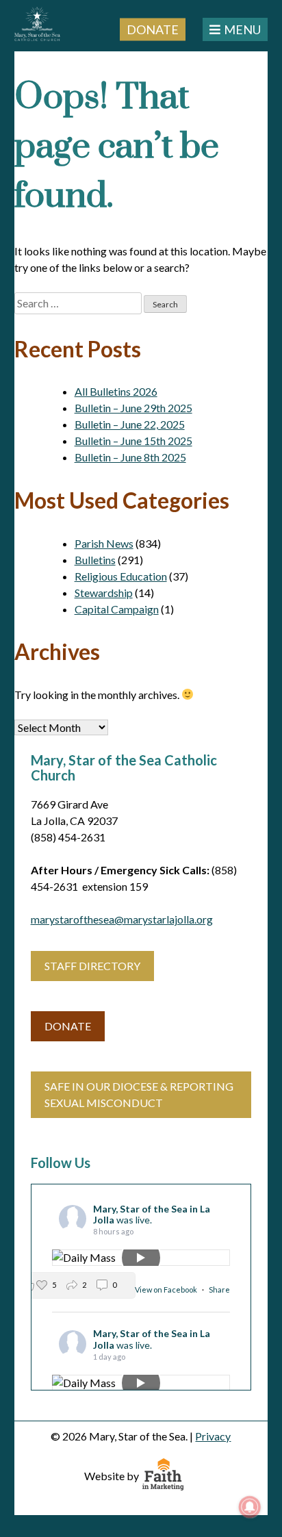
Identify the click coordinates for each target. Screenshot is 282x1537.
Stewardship (104, 592)
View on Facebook (166, 1289)
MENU (242, 29)
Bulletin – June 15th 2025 (133, 440)
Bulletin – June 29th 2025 (133, 407)
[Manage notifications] (250, 1507)
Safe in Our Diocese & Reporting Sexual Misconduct (138, 1094)
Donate (153, 28)
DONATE (67, 1025)
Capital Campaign (117, 608)
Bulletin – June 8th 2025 (130, 456)
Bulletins (95, 559)
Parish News (104, 543)
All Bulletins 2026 (116, 391)
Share (219, 1289)
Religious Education (121, 576)
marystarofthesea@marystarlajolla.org (122, 919)
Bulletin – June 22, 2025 (130, 424)
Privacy (213, 1436)
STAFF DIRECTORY (92, 965)
